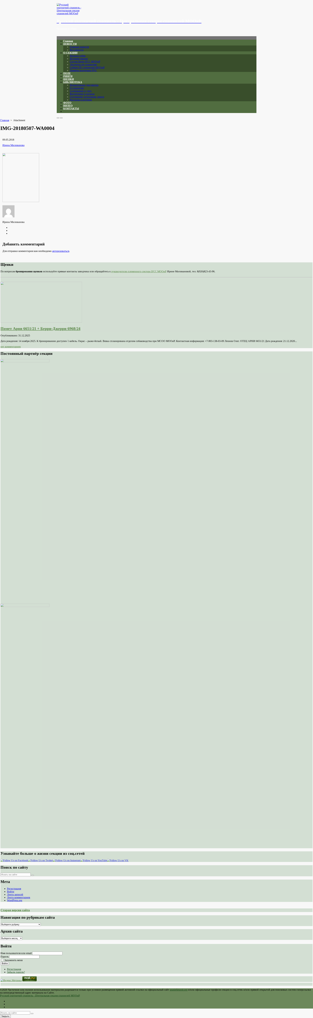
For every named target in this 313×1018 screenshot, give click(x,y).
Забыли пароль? (16, 972)
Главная (68, 41)
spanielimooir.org (178, 989)
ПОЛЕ (67, 73)
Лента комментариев (18, 897)
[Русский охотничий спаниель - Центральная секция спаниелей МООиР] (156, 9)
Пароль (4, 956)
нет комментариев (10, 346)
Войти (10, 891)
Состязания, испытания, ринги (87, 96)
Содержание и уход (80, 91)
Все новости (77, 49)
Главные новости (79, 46)
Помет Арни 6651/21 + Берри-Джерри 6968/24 (40, 328)
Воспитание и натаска (82, 93)
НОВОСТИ (70, 44)
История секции (79, 58)
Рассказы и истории (81, 99)
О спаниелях (77, 88)
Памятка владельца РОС (83, 70)
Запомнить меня (13, 960)
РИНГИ (67, 76)
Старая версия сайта (15, 910)
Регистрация (14, 888)
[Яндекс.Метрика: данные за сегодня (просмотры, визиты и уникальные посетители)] (11, 980)
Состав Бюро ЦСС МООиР (85, 61)
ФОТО (67, 102)
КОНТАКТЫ (71, 108)
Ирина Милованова (13, 145)
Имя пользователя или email (16, 953)
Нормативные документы (84, 85)
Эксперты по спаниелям (83, 64)
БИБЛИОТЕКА (72, 82)
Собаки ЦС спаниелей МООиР (87, 67)
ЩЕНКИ (68, 79)
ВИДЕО (68, 105)
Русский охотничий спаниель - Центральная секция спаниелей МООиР (40, 995)
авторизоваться (60, 251)
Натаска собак (78, 55)
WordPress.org (14, 900)
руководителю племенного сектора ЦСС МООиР (138, 271)
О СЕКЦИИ (70, 52)
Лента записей (15, 894)
